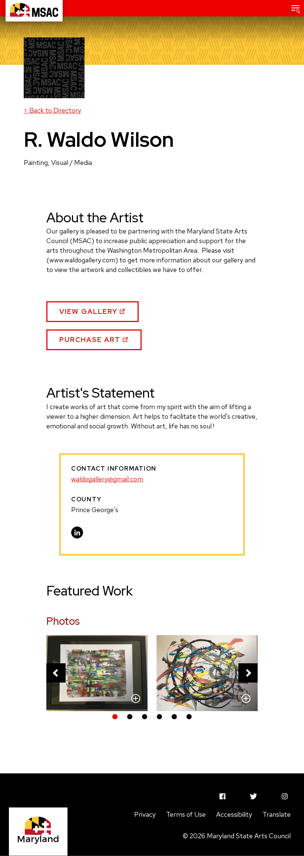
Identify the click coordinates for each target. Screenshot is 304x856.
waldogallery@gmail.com (107, 479)
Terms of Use (186, 814)
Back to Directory (52, 110)
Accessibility (234, 814)
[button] (296, 8)
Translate (276, 814)
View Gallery (89, 314)
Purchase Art (91, 342)
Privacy (145, 814)
